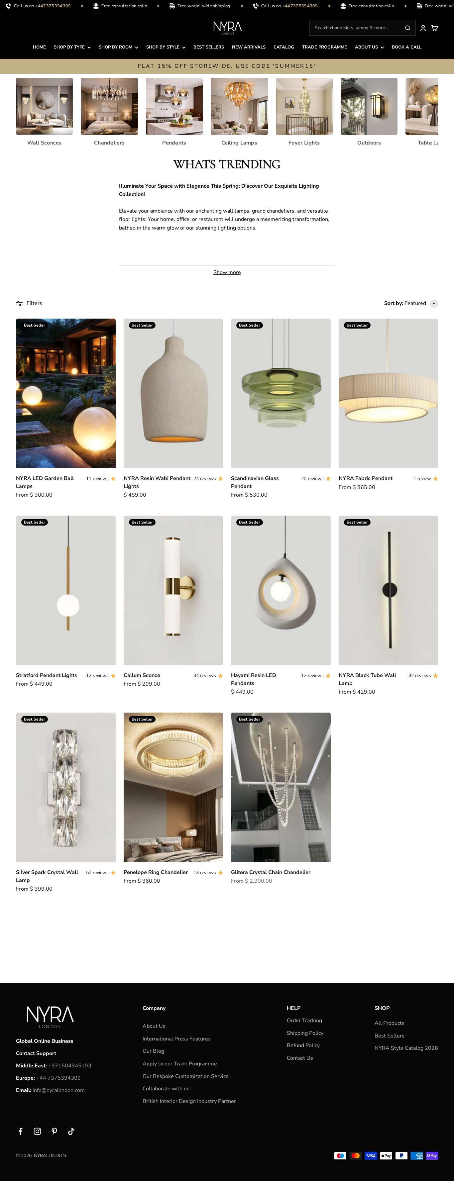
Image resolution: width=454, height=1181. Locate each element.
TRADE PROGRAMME (324, 47)
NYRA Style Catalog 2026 (406, 1048)
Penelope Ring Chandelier (156, 872)
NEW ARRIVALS (249, 47)
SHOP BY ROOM (115, 47)
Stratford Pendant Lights (46, 675)
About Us (154, 1026)
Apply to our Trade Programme (180, 1063)
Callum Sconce (142, 675)
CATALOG (284, 47)
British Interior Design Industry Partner (189, 1101)
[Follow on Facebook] (20, 1131)
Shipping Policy (305, 1033)
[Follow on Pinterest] (54, 1131)
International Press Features (177, 1038)
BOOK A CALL (406, 47)
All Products (389, 1023)
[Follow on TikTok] (71, 1131)
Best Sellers (389, 1035)
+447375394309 (46, 6)
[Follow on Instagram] (37, 1131)
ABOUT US (366, 47)
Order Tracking (304, 1020)
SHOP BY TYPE (69, 47)
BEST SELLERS (208, 47)
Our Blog (153, 1051)
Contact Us (300, 1058)
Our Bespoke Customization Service (186, 1076)
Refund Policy (303, 1045)
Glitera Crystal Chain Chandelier (270, 872)
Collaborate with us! (167, 1088)
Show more (227, 272)
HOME (39, 47)
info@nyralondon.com (59, 1090)
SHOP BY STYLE (162, 47)
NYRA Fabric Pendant (366, 478)
